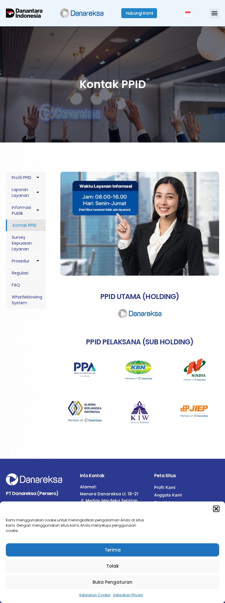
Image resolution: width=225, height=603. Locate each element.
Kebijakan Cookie (94, 594)
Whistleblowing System (27, 300)
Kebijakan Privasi (128, 594)
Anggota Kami (168, 494)
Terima (113, 550)
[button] (216, 509)
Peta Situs (165, 476)
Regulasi (20, 273)
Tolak (112, 566)
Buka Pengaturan (112, 582)
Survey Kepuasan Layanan (22, 243)
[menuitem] (188, 13)
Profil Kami (164, 487)
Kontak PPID (25, 225)
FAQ (16, 285)
